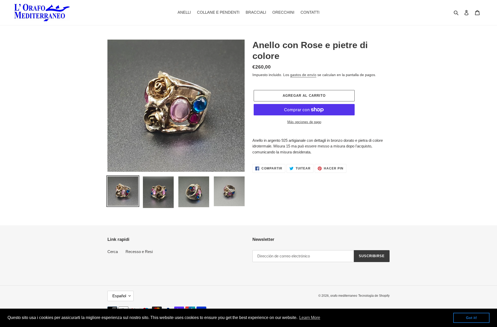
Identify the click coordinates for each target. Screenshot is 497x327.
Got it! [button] (471, 318)
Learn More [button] (309, 317)
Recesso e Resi (139, 251)
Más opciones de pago (304, 122)
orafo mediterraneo (343, 296)
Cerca (112, 251)
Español (119, 296)
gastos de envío (303, 75)
